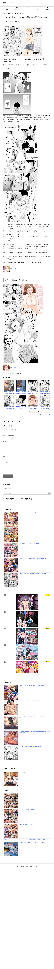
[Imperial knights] (27, 631)
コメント (5, 441)
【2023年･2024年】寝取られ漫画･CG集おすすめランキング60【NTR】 (33, 573)
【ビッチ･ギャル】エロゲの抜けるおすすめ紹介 (28, 512)
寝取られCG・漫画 (20, 13)
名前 (4, 456)
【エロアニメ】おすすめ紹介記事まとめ (26, 809)
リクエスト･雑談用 (22, 772)
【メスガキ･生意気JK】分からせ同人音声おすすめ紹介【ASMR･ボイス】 (33, 543)
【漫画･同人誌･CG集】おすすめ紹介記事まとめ (36, 839)
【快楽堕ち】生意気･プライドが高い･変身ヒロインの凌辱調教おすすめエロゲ (33, 558)
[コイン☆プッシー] (27, 602)
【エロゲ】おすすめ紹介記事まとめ (25, 824)
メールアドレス (6, 462)
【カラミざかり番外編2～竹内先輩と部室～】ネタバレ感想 (30, 746)
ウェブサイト (6, 469)
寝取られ (48, 412)
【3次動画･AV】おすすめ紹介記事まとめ (26, 793)
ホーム (5, 13)
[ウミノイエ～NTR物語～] (27, 665)
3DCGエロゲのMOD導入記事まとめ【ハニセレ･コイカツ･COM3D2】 (32, 842)
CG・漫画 (11, 13)
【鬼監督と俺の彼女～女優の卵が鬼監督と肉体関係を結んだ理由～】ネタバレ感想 (34, 700)
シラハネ (48, 414)
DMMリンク (13, 268)
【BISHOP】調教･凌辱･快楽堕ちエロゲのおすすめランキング (30, 528)
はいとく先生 (43, 412)
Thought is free (34, 868)
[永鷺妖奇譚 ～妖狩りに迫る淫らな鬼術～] (27, 617)
